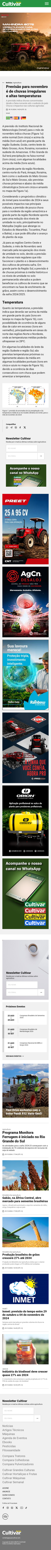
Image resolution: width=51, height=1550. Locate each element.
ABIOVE (5, 1369)
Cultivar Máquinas (13, 1478)
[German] (24, 118)
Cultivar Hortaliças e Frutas (19, 1474)
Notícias (7, 1426)
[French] (20, 118)
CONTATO (6, 1498)
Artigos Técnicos (13, 1430)
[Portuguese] (8, 118)
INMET (4, 1309)
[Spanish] (16, 118)
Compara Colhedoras (15, 1460)
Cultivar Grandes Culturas (18, 1470)
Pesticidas (9, 1446)
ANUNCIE (6, 1491)
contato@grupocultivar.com (11, 1538)
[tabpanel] (25, 42)
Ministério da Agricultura (11, 1195)
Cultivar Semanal (13, 1482)
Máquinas (8, 1434)
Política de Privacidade (9, 1503)
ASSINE (5, 1488)
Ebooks (7, 1442)
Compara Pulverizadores (18, 1464)
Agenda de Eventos (14, 1438)
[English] (12, 118)
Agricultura (17, 83)
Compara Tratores (13, 1456)
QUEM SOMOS (8, 1495)
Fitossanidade (11, 1450)
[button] (47, 3)
